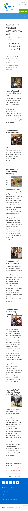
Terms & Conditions (15, 491)
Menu (24, 16)
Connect (13, 487)
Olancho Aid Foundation (8, 6)
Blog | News (4, 487)
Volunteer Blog (16, 476)
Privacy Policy (4, 491)
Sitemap (3, 494)
